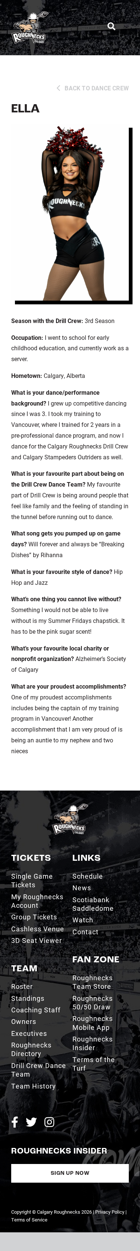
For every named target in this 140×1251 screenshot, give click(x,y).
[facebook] (14, 1122)
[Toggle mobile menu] (126, 26)
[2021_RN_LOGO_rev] (70, 806)
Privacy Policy (109, 1211)
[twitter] (31, 1122)
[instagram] (49, 1122)
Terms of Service (29, 1219)
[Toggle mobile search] (111, 26)
